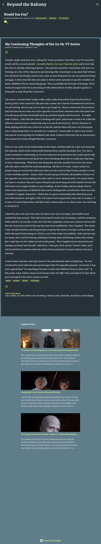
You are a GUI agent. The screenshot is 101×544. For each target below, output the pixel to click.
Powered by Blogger (52, 540)
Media (8, 281)
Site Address (63, 18)
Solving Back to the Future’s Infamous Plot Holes (40, 392)
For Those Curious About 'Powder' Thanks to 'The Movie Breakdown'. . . (50, 434)
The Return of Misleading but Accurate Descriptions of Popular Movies (49, 350)
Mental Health (41, 18)
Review (25, 281)
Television (35, 281)
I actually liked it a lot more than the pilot (57, 64)
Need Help (52, 18)
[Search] (97, 4)
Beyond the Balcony (26, 4)
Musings (16, 281)
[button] (6, 52)
